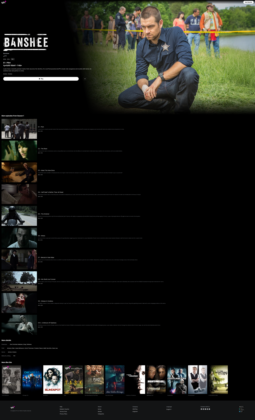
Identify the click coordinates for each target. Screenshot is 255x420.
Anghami (135, 411)
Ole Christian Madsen (16, 344)
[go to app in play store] (241, 409)
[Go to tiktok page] (205, 409)
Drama (14, 352)
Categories (101, 414)
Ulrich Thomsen (29, 348)
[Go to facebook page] (201, 409)
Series (99, 409)
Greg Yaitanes (27, 344)
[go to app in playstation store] (241, 411)
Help (61, 407)
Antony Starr (11, 348)
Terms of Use (63, 411)
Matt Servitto (47, 348)
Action (10, 352)
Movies (100, 411)
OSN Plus (135, 409)
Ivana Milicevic (19, 348)
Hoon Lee (55, 348)
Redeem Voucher (64, 409)
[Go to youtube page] (207, 409)
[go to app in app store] (241, 407)
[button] (248, 2)
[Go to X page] (209, 409)
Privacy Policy (63, 414)
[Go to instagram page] (203, 409)
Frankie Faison (38, 348)
